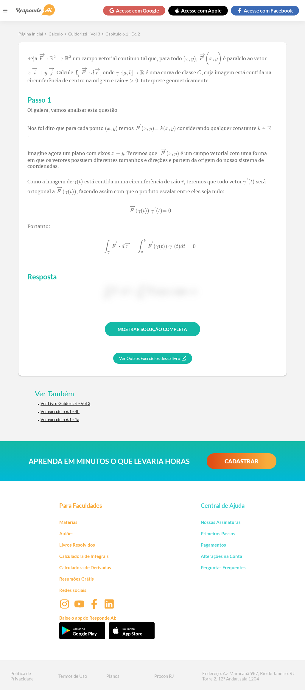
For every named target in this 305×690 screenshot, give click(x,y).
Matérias (68, 522)
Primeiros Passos (218, 533)
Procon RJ (164, 676)
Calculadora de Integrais (84, 556)
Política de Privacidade (22, 676)
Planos (112, 676)
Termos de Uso (72, 676)
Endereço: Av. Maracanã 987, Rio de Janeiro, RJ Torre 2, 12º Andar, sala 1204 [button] (248, 676)
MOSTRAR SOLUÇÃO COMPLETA (152, 329)
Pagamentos (213, 544)
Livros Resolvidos (77, 544)
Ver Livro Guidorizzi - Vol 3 (65, 403)
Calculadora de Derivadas (85, 567)
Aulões (66, 533)
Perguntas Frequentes (223, 567)
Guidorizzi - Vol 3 (84, 33)
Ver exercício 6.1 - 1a (60, 419)
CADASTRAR (242, 461)
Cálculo (56, 33)
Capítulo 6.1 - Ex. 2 (122, 33)
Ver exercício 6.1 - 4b (60, 411)
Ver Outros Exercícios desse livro (149, 358)
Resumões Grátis (76, 578)
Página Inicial (30, 33)
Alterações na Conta (221, 556)
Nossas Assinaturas (221, 522)
